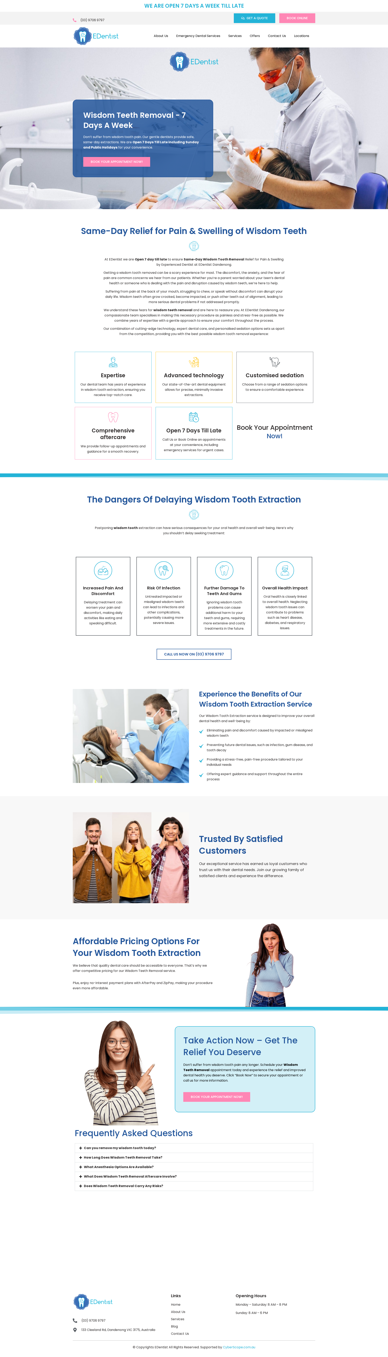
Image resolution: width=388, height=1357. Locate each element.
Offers (255, 36)
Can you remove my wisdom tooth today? (120, 1148)
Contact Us (277, 36)
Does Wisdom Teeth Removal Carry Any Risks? (123, 1186)
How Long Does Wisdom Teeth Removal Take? (123, 1157)
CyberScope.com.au (239, 1347)
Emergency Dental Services (198, 36)
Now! (275, 435)
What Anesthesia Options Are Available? (119, 1167)
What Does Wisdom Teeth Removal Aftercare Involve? (130, 1176)
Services (235, 36)
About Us (161, 36)
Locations (301, 36)
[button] (194, 1148)
